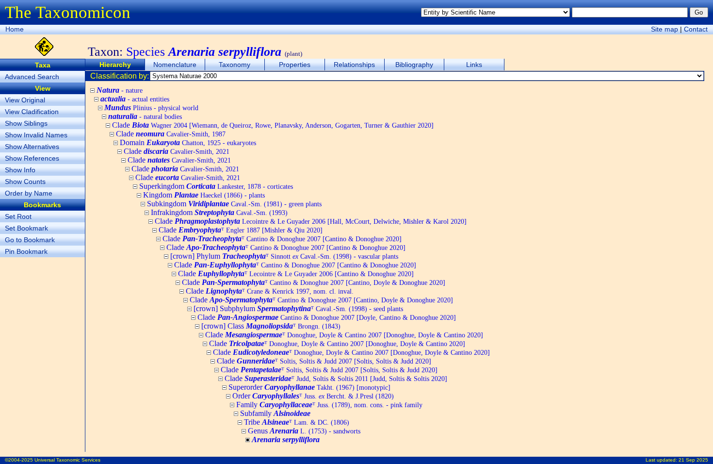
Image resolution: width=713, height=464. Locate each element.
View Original (25, 100)
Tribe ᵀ (296, 422)
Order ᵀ (313, 396)
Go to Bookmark (30, 240)
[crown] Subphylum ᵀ (298, 308)
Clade (273, 125)
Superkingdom (216, 186)
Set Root (18, 216)
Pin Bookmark (26, 251)
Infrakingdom (219, 212)
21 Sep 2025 (693, 460)
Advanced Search (32, 77)
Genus (304, 431)
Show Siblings (26, 123)
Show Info (20, 170)
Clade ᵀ (241, 230)
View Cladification (32, 112)
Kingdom (204, 195)
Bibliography (414, 64)
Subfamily (275, 413)
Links (474, 64)
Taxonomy (234, 64)
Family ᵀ (329, 404)
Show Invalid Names (36, 135)
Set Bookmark (26, 228)
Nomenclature (174, 64)
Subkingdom (234, 203)
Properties (294, 64)
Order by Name (28, 193)
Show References (32, 158)
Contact (696, 29)
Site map (664, 29)
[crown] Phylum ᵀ (284, 256)
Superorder (309, 387)
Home (14, 29)
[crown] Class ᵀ (270, 326)
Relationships (354, 64)
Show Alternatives (32, 146)
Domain (188, 142)
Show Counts (25, 181)
